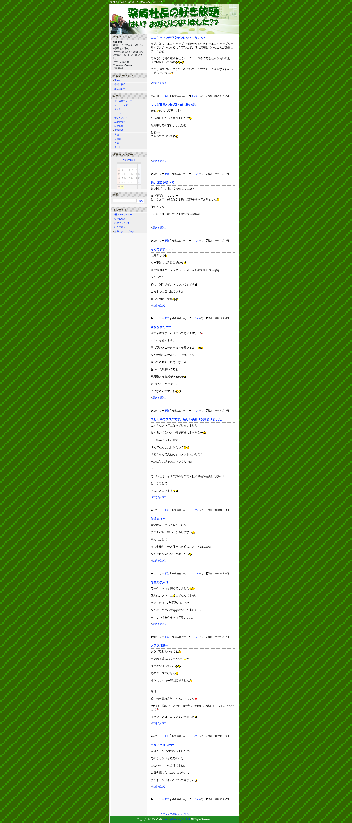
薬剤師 (117, 139)
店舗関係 (118, 130)
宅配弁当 (118, 126)
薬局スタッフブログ (124, 231)
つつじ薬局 (119, 218)
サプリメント (121, 117)
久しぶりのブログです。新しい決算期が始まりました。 (187, 419)
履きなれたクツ (161, 327)
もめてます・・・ (162, 249)
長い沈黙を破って (162, 182)
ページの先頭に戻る (171, 814)
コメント (196, 96)
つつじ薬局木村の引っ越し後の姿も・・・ (178, 104)
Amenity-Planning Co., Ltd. (176, 819)
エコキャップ (121, 105)
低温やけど (158, 518)
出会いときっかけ (162, 744)
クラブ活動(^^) (160, 645)
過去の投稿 (119, 88)
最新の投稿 (119, 84)
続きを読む (159, 82)
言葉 (116, 143)
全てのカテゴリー (123, 101)
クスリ (117, 109)
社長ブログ (119, 227)
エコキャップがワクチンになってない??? (178, 37)
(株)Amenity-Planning (124, 214)
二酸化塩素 (119, 122)
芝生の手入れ (159, 582)
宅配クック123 (121, 223)
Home (117, 80)
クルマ (117, 113)
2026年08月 (129, 160)
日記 (167, 96)
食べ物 (117, 147)
